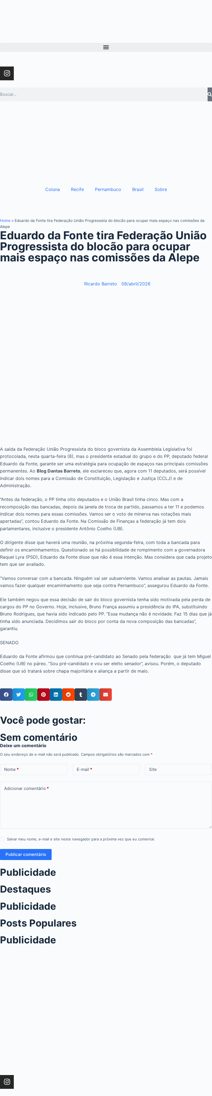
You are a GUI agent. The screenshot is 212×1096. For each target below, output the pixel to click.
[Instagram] (7, 73)
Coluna (52, 189)
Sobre (161, 189)
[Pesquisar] (210, 94)
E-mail (84, 769)
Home (5, 220)
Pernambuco (108, 189)
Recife (77, 189)
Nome (11, 769)
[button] (106, 47)
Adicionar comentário (26, 788)
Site (153, 769)
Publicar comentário (26, 854)
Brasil (138, 189)
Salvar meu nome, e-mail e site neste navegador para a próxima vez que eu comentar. (81, 839)
